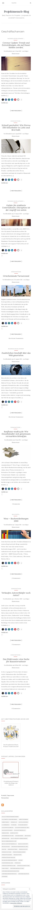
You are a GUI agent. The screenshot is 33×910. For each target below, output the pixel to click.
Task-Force (5, 868)
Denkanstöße (15, 121)
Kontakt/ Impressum (7, 795)
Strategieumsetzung (23, 865)
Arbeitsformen (23, 819)
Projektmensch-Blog (16, 11)
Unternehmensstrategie (9, 873)
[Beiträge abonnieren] (2, 805)
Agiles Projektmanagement (10, 816)
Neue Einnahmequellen (9, 841)
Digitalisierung (23, 822)
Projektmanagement (19, 852)
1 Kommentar (16, 504)
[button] (3, 100)
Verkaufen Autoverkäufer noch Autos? (16, 593)
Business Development (15, 38)
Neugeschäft (6, 846)
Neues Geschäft (23, 843)
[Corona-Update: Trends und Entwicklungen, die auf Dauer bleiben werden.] (16, 63)
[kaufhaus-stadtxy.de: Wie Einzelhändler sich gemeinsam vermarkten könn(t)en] (16, 452)
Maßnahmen (19, 835)
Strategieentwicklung (8, 865)
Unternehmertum (23, 873)
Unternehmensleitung (17, 868)
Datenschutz (5, 798)
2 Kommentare (16, 578)
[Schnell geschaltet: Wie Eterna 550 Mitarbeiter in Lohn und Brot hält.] (16, 146)
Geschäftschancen (7, 827)
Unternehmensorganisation (10, 871)
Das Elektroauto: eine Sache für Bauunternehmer (16, 660)
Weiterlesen (16, 110)
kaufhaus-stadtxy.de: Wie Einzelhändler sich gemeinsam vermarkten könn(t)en (16, 434)
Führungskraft (22, 824)
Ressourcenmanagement (9, 860)
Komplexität (14, 833)
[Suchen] (30, 3)
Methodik (27, 835)
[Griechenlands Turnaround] (16, 290)
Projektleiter (23, 849)
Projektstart (17, 854)
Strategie (17, 863)
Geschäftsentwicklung (22, 827)
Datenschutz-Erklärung (16, 903)
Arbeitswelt (5, 822)
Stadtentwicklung (7, 863)
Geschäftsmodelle (19, 830)
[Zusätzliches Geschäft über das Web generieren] (16, 370)
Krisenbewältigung (8, 835)
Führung (13, 824)
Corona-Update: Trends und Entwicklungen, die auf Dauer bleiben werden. (16, 45)
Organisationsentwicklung (20, 846)
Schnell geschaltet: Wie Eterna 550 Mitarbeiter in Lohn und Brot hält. (16, 127)
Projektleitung (6, 852)
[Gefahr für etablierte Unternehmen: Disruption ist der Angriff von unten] (16, 222)
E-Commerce (5, 824)
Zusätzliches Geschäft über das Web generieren (16, 354)
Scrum (20, 860)
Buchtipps (15, 514)
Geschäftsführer (7, 830)
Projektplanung (7, 854)
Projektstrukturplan (8, 857)
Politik (4, 849)
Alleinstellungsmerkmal (9, 819)
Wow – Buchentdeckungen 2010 (16, 519)
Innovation (5, 833)
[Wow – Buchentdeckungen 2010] (16, 534)
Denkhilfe (14, 822)
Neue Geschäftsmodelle (9, 843)
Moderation (5, 838)
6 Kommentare (16, 708)
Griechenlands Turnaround (16, 276)
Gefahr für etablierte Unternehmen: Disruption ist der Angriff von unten (16, 207)
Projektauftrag (12, 849)
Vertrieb (4, 876)
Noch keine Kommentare (16, 338)
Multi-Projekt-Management (19, 838)
